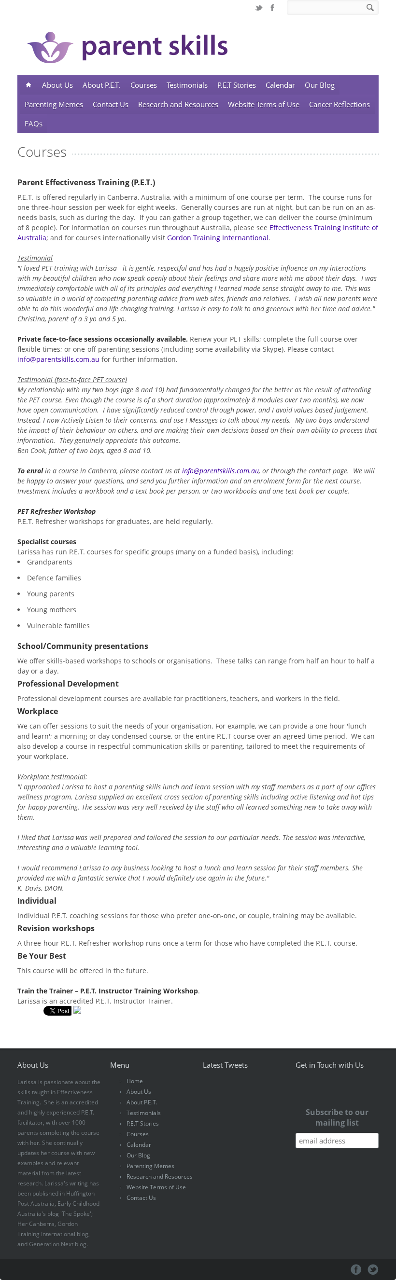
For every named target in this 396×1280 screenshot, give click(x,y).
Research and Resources (178, 104)
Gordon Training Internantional (218, 237)
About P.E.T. (102, 85)
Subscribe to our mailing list (337, 1117)
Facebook (272, 8)
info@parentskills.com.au (58, 359)
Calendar (280, 85)
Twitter (259, 8)
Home (135, 1081)
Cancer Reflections (339, 104)
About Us (57, 85)
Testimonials (187, 85)
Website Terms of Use (263, 104)
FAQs (33, 123)
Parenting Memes (54, 104)
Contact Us (110, 104)
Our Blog (320, 85)
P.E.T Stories (236, 85)
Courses (143, 85)
